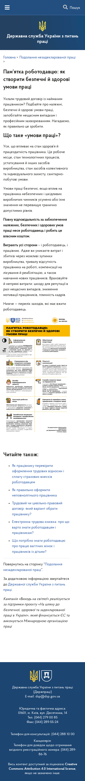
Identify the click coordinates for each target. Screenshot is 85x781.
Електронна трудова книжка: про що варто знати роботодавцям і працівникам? (40, 527)
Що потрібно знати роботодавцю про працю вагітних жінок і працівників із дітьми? (38, 546)
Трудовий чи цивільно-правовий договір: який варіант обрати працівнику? (37, 508)
